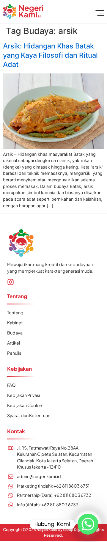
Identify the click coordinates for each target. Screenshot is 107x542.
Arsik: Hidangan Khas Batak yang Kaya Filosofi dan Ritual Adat (50, 55)
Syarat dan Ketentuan (28, 415)
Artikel (13, 342)
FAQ (11, 385)
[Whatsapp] (88, 524)
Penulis (14, 353)
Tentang (15, 312)
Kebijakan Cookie (24, 405)
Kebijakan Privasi (23, 395)
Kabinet (15, 322)
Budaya (15, 332)
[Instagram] (10, 282)
